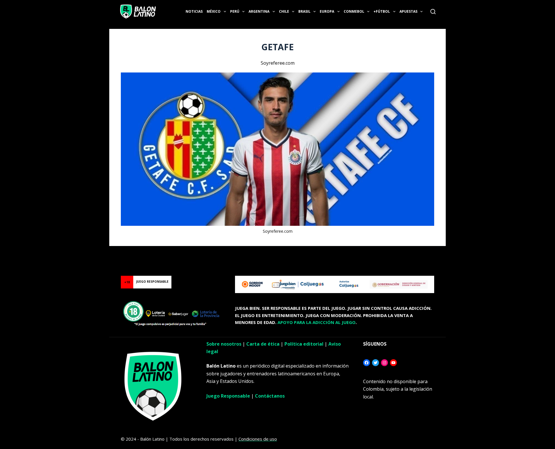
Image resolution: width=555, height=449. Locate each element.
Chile (284, 11)
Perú (234, 11)
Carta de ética (263, 344)
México (214, 11)
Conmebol (354, 11)
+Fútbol (381, 11)
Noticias (194, 11)
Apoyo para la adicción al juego (317, 322)
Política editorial (303, 344)
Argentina (259, 11)
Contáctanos (270, 396)
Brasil (304, 11)
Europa (327, 11)
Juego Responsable (228, 396)
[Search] (433, 11)
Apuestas (408, 11)
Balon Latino (12, 253)
